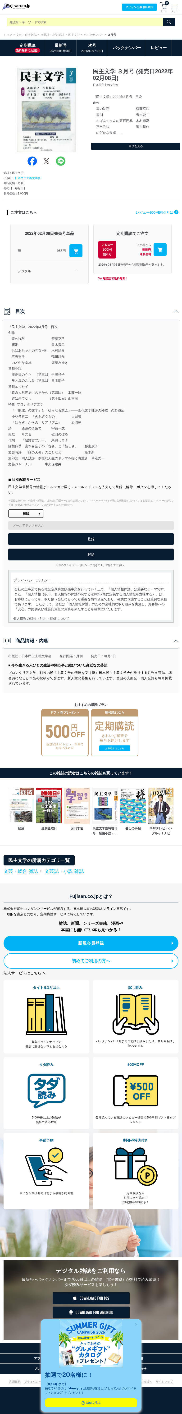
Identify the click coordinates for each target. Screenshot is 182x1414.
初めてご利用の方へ (91, 960)
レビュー (159, 48)
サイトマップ (164, 1381)
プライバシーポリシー (38, 1381)
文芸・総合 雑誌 (26, 35)
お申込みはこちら (114, 748)
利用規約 (15, 1381)
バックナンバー (94, 35)
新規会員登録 (91, 943)
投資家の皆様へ (142, 1381)
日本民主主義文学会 (28, 178)
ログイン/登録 (139, 7)
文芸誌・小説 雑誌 (52, 35)
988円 (61, 251)
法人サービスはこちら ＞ (25, 973)
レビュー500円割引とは (156, 212)
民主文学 (74, 35)
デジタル (24, 271)
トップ (8, 35)
